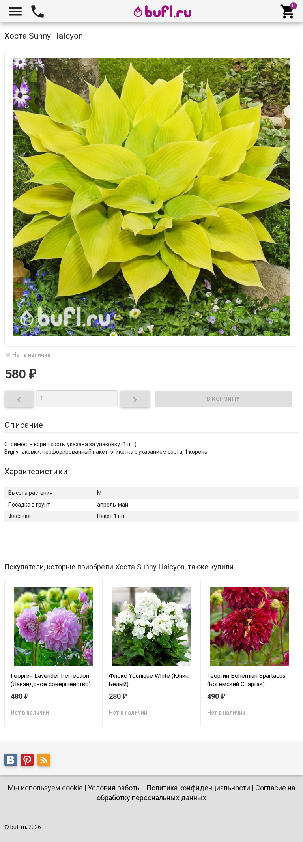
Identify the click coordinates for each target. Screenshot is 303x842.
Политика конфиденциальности (198, 788)
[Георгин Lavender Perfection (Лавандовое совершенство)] (53, 625)
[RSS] (45, 761)
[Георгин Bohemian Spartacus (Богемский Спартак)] (250, 625)
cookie (72, 788)
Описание (23, 425)
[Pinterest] (29, 761)
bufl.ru (18, 827)
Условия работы (114, 788)
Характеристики (36, 471)
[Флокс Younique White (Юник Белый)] (152, 625)
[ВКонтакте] (12, 761)
